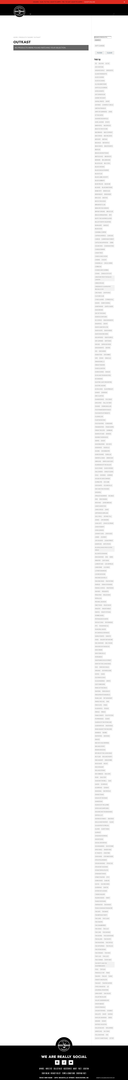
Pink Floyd (98, 705)
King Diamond (99, 557)
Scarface (104, 784)
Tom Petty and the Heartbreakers (101, 965)
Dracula (108, 358)
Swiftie (105, 887)
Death (105, 323)
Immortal (98, 492)
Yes (107, 1034)
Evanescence (99, 399)
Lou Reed (107, 567)
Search (97, 40)
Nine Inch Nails (104, 667)
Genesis (108, 433)
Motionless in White (101, 619)
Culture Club (99, 296)
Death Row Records (101, 334)
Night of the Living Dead (103, 663)
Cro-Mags (98, 292)
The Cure (98, 932)
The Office (109, 942)
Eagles (108, 372)
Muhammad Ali (104, 626)
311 (96, 63)
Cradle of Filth (106, 273)
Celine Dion (98, 246)
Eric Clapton (99, 396)
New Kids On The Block (102, 646)
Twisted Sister (107, 983)
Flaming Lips (99, 416)
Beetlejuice (99, 156)
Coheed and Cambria (101, 270)
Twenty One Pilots (101, 979)
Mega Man (98, 595)
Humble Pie (98, 482)
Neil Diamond (99, 643)
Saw (109, 780)
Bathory (98, 139)
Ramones (107, 736)
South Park (109, 846)
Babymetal (98, 125)
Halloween (99, 471)
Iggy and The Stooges (102, 489)
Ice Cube (106, 482)
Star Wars (98, 856)
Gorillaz (108, 454)
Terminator (98, 904)
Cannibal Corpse (100, 232)
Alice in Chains (100, 80)
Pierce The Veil (100, 701)
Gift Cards (99, 46)
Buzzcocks (98, 228)
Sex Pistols (107, 791)
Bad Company (108, 132)
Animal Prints (99, 101)
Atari (110, 111)
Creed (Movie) (99, 283)
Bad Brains (98, 132)
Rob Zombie (108, 760)
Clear (109, 53)
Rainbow (98, 732)
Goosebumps (105, 451)
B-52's (107, 122)
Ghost (103, 440)
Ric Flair (98, 756)
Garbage (109, 430)
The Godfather (108, 935)
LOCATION (44, 11)
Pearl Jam (98, 698)
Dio (96, 351)
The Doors (98, 935)
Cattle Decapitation (101, 242)
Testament (107, 904)
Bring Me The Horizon (102, 208)
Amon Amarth (99, 91)
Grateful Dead (100, 458)
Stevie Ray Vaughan (101, 867)
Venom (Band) (99, 1004)
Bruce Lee (110, 211)
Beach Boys (99, 146)
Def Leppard (99, 341)
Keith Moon (107, 544)
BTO (110, 215)
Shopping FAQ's (81, 1073)
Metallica (98, 598)
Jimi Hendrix (105, 520)
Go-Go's (108, 444)
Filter (99, 53)
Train (108, 972)
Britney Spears (100, 211)
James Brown (107, 502)
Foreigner (109, 423)
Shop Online (46, 1073)
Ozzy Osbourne (100, 684)
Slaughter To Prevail (102, 825)
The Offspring (99, 946)
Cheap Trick (99, 253)
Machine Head (99, 581)
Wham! (104, 1021)
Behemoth (108, 156)
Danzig (97, 303)
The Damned (106, 932)
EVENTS (48, 8)
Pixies (105, 705)
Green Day (110, 458)
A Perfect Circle (107, 105)
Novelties (49, 1068)
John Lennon (99, 530)
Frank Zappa (110, 427)
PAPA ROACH (106, 691)
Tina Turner (99, 959)
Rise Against (99, 760)
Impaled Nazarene (101, 495)
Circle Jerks (108, 263)
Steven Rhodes (100, 863)
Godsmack (98, 447)
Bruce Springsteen (101, 215)
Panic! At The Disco (101, 687)
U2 (108, 986)
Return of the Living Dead (103, 753)
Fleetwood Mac (100, 420)
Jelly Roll (98, 516)
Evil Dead (109, 399)
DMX (96, 358)
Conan (97, 273)
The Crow (98, 928)
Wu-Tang (106, 1031)
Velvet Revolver (100, 997)
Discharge (102, 351)
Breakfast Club (100, 204)
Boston (105, 197)
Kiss (106, 557)
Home (15, 37)
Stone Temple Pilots (101, 870)
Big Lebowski (106, 160)
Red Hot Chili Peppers (102, 743)
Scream (106, 787)
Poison (106, 708)
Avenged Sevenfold (101, 118)
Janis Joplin (99, 509)
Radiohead (109, 725)
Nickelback (98, 657)
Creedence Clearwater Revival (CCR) (102, 288)
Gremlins (98, 461)
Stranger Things (100, 873)
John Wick (109, 533)
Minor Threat (106, 608)
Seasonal (98, 791)
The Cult (106, 928)
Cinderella (98, 263)
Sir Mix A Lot (99, 815)
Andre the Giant (100, 98)
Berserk (97, 160)
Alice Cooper (99, 77)
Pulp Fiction (109, 715)
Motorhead (109, 622)
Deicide (97, 344)
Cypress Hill (109, 299)
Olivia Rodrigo (100, 681)
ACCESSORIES (105, 8)
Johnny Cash (99, 533)
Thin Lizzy (106, 956)
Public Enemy (99, 715)
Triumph (97, 976)
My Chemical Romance (102, 632)
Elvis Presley (108, 389)
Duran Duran (99, 372)
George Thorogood (101, 437)
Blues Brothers (107, 187)
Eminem (97, 392)
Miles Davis (107, 605)
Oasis (103, 674)
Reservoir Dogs (100, 749)
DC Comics (98, 320)
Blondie (97, 187)
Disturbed (107, 354)
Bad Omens (98, 135)
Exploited (98, 403)
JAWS (107, 509)
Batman (104, 139)
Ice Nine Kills (108, 485)
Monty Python (106, 612)
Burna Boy (98, 225)
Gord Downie (99, 454)
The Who (107, 953)
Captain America (100, 235)
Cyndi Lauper (99, 299)
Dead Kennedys (108, 320)
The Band (105, 911)
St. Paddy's (98, 853)
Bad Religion (108, 135)
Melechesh (106, 595)
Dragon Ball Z (99, 361)
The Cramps (99, 922)
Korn (111, 557)
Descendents (99, 347)
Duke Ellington (100, 368)
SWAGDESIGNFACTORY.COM (108, 1077)
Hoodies (103, 475)
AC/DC (107, 63)
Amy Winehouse (100, 94)
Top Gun (102, 969)
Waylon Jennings (100, 1017)
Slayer (97, 829)
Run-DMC (107, 774)
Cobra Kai (98, 266)
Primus (97, 712)
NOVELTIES (72, 8)
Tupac (110, 976)
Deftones (108, 341)
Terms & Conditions (68, 1073)
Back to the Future (101, 129)
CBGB (111, 242)
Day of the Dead (100, 313)
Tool (96, 969)
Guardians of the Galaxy (103, 464)
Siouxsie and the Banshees (103, 811)
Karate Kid (98, 544)
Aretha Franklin (100, 108)
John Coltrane (108, 523)
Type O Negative (100, 986)
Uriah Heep (98, 993)
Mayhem (97, 591)
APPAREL (59, 8)
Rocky (106, 763)
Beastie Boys (108, 146)
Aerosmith (109, 70)
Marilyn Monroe (107, 584)
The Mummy (107, 939)
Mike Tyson (98, 605)
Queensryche (99, 725)
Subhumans (99, 880)
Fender (97, 406)
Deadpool (98, 323)
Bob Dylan (106, 191)
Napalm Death (99, 636)
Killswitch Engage (101, 553)
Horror (109, 475)
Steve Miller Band (101, 860)
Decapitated (99, 337)
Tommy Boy (107, 959)
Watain (110, 1014)
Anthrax (98, 105)
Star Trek (107, 853)
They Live (98, 956)
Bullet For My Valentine (103, 222)
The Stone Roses (100, 949)
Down (101, 358)
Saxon (97, 784)
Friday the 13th (100, 430)
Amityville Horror (101, 87)
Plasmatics (98, 708)
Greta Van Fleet (108, 461)
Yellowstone (99, 1034)
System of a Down (101, 891)
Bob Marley (99, 194)
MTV (96, 626)
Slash (111, 822)
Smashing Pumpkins (101, 835)
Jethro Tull (108, 516)
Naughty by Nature (106, 639)
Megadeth (105, 591)
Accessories (68, 1068)
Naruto (108, 636)
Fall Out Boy (107, 403)
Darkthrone (99, 306)
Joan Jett (98, 523)
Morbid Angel (99, 615)
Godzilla (106, 447)
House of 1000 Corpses (102, 478)
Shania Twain (99, 794)
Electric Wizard (100, 385)
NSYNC (97, 674)
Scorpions (98, 787)
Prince (103, 712)
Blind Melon (99, 184)
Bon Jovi (98, 197)
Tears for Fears (100, 901)
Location (86, 1068)
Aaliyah (101, 63)
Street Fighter (100, 877)
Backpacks (107, 125)
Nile (96, 667)
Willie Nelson (99, 1028)
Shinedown (98, 801)
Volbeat (109, 1010)
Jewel (97, 520)
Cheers (97, 259)
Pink (107, 701)
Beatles (97, 149)
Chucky (104, 259)
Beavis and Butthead (102, 153)
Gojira (97, 451)
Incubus (111, 495)
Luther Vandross (100, 570)
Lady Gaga (105, 560)
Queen (107, 718)
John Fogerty (99, 526)
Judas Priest (109, 540)
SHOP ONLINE (35, 8)
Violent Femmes (100, 1010)
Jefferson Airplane (101, 513)
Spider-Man (107, 849)
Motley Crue (99, 622)
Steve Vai (110, 863)
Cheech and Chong (101, 256)
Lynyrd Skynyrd (100, 574)
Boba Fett (98, 191)
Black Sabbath (99, 180)
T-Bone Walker (100, 894)
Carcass (110, 235)
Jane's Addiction (100, 506)
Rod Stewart (99, 767)
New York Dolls (100, 653)
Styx (107, 877)
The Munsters (99, 942)
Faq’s (80, 1068)
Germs (97, 440)
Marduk (97, 584)
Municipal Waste (100, 629)
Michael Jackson (100, 601)
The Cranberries (100, 925)
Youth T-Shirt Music (101, 1038)
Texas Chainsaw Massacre (103, 908)
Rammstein (98, 736)
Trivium (104, 976)
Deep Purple (109, 337)
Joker (97, 537)
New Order (98, 650)
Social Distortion (101, 842)
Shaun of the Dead (101, 798)
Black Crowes (99, 166)
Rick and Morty (107, 756)
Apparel (42, 1068)
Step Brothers (108, 856)
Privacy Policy (56, 1073)
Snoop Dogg (99, 839)
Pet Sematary (108, 698)
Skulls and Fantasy (101, 822)
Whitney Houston (101, 1024)
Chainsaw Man (109, 246)
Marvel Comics (100, 588)
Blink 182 (107, 184)
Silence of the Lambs (102, 805)
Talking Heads (99, 898)
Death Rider (108, 330)
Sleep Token (105, 829)
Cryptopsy (106, 292)
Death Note (98, 330)
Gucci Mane (98, 468)
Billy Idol (107, 163)
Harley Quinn (108, 471)
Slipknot (98, 832)
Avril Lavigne (99, 122)
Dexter (108, 347)
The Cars (98, 918)
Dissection (98, 354)
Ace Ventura (99, 67)
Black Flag (98, 173)
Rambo (105, 732)
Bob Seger (107, 194)
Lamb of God (99, 564)
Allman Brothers (100, 84)
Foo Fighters (99, 423)
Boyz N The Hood (100, 201)
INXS (96, 499)
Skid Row (111, 818)
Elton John (99, 389)
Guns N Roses (108, 468)
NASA (96, 639)
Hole (96, 475)
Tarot (108, 898)
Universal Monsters (101, 990)
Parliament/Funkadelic (102, 694)
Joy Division (99, 540)
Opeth (108, 681)
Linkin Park (98, 567)
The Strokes (99, 953)
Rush (96, 777)
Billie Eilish (98, 163)
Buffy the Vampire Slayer (103, 218)
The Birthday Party (101, 915)
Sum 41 (97, 884)
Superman (98, 887)
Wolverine (109, 1028)
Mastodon (110, 588)
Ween (110, 1017)
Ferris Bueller (106, 406)
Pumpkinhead (99, 718)
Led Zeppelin (109, 564)
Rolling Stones (100, 770)
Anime (107, 101)
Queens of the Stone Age (103, 722)
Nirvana (97, 670)
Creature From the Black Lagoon (103, 278)
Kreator (97, 560)
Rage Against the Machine (103, 729)
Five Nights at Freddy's (102, 413)
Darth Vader (109, 306)
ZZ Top (112, 1038)
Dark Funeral (105, 303)
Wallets (98, 1014)
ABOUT (31, 11)
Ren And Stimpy (100, 746)
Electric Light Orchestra (103, 382)
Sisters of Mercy (100, 818)
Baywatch (106, 142)
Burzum (106, 225)
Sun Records (105, 884)
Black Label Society (101, 177)
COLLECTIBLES (87, 8)
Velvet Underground (102, 1000)
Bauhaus (98, 142)
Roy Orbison (99, 774)
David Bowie (99, 310)
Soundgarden (99, 846)
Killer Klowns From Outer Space (103, 549)
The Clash (106, 918)
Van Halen (107, 993)
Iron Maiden (103, 499)
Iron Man (98, 502)
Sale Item (103, 777)
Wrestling (98, 1031)
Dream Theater (100, 365)
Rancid (97, 739)
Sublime (106, 880)
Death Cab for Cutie (101, 327)
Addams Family (99, 70)
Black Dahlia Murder (102, 170)
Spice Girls (98, 849)
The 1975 (97, 911)
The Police (109, 946)
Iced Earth (98, 485)
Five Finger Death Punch (103, 409)
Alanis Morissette (101, 74)
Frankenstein (99, 427)
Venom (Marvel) (100, 1007)
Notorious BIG (106, 670)
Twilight (98, 983)
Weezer (97, 1021)
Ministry (97, 608)
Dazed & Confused (101, 316)
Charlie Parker (100, 249)
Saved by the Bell (100, 780)
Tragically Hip (99, 972)
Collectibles (58, 1068)
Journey (103, 537)
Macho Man (109, 581)
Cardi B (97, 239)
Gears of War (99, 433)
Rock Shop (98, 763)
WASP (104, 1014)
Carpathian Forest (108, 239)
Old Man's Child (100, 677)
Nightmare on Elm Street (103, 660)
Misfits (97, 612)
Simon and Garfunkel (102, 808)
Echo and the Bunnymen (103, 375)
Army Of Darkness (101, 111)
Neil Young (108, 643)
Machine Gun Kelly (101, 577)
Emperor (104, 392)
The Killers (98, 939)
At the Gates (99, 115)
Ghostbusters (99, 444)
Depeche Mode (106, 344)
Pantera (97, 691)
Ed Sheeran (99, 378)
